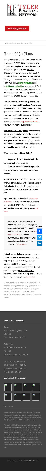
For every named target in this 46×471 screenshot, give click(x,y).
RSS (24, 465)
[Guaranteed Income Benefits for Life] (36, 397)
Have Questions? (17, 361)
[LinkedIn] (39, 243)
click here (21, 244)
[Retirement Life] (36, 387)
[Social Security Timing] (8, 387)
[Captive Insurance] (18, 397)
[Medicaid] (8, 397)
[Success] (18, 387)
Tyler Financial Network (12, 43)
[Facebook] (39, 231)
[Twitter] (39, 237)
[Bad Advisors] (27, 387)
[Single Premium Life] (26, 397)
